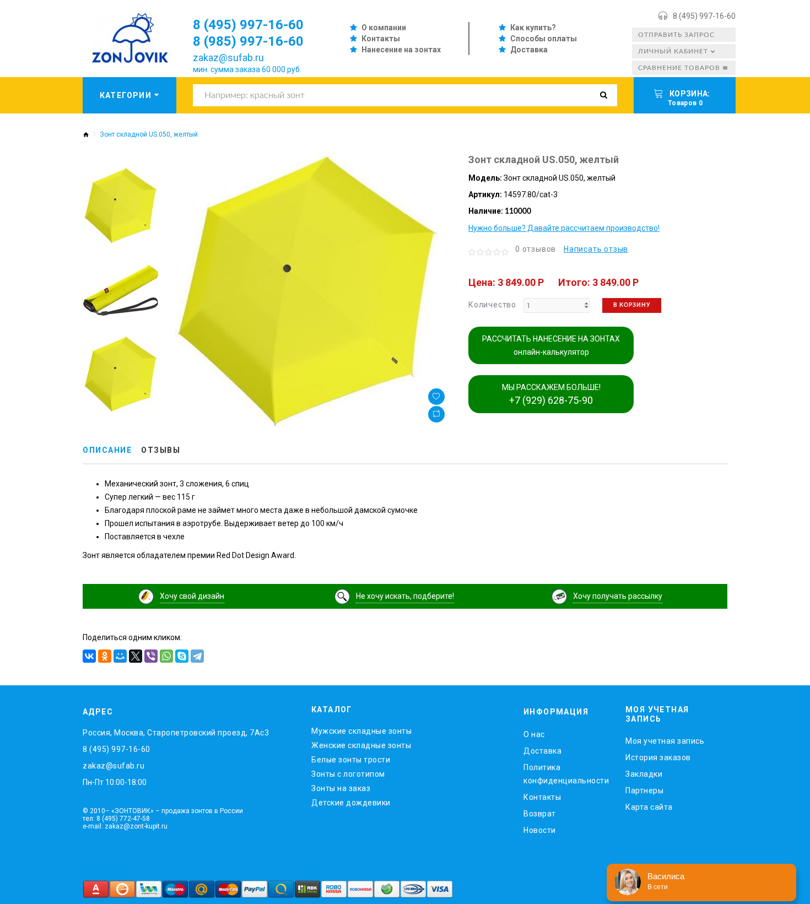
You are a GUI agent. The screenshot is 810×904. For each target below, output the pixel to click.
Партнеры (644, 790)
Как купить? (533, 27)
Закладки (643, 774)
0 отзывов (535, 249)
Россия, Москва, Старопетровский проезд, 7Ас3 (176, 732)
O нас (534, 734)
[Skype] (181, 656)
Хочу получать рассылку (617, 596)
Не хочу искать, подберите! (405, 596)
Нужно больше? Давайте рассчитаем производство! (564, 228)
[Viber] (151, 656)
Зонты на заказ (340, 788)
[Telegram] (197, 656)
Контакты (380, 38)
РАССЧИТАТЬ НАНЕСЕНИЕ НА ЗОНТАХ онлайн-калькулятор (551, 345)
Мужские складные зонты (361, 731)
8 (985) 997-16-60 (248, 41)
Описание (107, 450)
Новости (539, 830)
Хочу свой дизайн (192, 596)
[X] (135, 656)
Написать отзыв (596, 249)
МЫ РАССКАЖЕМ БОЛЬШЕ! (551, 394)
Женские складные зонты (361, 745)
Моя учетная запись (664, 741)
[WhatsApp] (166, 656)
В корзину (631, 305)
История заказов (658, 757)
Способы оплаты (543, 38)
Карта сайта (649, 807)
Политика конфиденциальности (566, 774)
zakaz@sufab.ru (228, 57)
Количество (492, 304)
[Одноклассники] (104, 656)
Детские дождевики (351, 802)
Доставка (529, 49)
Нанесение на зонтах (401, 49)
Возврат (539, 813)
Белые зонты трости (350, 759)
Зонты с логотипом (348, 774)
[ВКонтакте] (89, 656)
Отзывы (160, 450)
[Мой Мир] (120, 656)
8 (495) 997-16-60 (704, 16)
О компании (383, 27)
